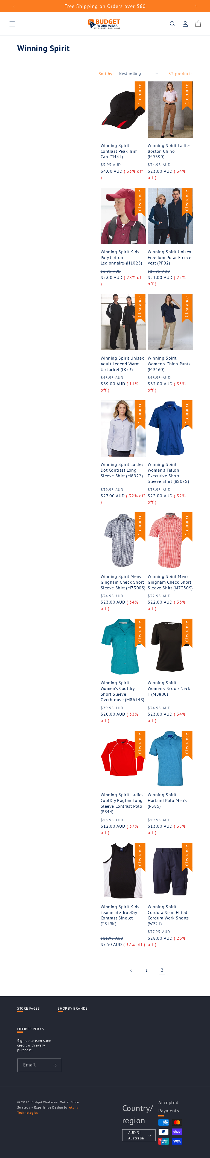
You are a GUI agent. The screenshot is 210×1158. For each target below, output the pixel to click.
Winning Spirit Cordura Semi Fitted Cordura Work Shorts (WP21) (168, 915)
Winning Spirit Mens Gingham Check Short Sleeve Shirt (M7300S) (123, 582)
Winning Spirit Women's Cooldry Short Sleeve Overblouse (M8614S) (122, 691)
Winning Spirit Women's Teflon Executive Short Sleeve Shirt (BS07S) (168, 473)
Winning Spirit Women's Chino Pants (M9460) (169, 363)
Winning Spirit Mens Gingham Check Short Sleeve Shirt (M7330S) (170, 582)
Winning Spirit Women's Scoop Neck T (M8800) (169, 688)
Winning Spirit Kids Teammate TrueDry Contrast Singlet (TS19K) (120, 915)
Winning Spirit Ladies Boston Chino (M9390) (169, 151)
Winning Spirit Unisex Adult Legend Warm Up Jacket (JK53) (122, 363)
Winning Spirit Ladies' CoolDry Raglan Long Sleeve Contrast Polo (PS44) (122, 803)
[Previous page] (131, 970)
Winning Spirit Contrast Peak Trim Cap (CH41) (119, 151)
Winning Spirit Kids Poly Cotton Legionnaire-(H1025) (121, 257)
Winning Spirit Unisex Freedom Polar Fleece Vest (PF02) (169, 257)
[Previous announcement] (14, 6)
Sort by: (105, 73)
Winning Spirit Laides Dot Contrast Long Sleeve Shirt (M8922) (122, 470)
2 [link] (162, 970)
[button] (12, 23)
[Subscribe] (54, 1065)
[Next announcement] (196, 6)
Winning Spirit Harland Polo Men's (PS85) (167, 800)
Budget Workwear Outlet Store (55, 1102)
